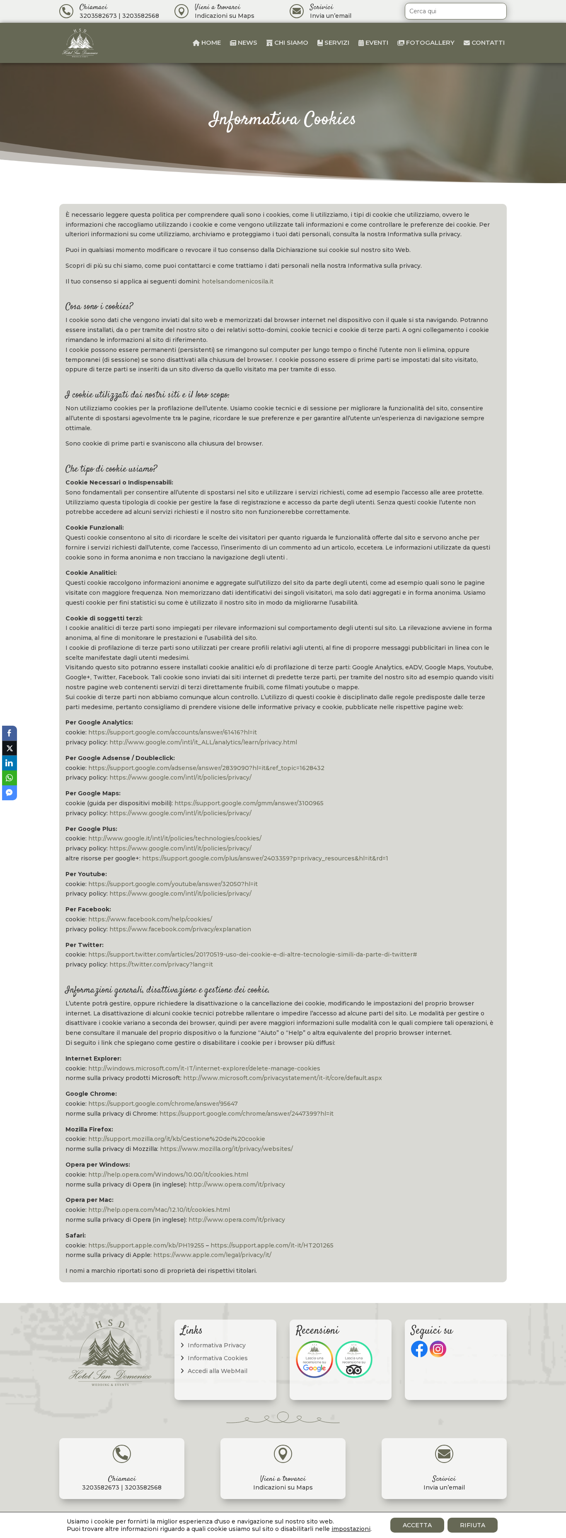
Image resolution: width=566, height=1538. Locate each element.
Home (210, 42)
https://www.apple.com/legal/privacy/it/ (212, 1255)
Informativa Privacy (217, 1345)
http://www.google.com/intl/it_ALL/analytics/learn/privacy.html (203, 742)
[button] (10, 808)
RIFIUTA (472, 1525)
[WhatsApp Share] (9, 777)
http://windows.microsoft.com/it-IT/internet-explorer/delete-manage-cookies (204, 1068)
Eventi (376, 42)
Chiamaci (93, 7)
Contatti (487, 42)
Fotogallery (429, 42)
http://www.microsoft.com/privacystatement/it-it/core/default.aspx (282, 1078)
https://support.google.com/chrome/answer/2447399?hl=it (247, 1113)
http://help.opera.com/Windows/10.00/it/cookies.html (168, 1174)
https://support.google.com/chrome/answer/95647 (163, 1103)
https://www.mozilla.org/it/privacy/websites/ (226, 1149)
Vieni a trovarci (217, 7)
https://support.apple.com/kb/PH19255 (146, 1245)
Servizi (336, 42)
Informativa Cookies (218, 1358)
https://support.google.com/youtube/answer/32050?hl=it (173, 884)
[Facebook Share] (9, 733)
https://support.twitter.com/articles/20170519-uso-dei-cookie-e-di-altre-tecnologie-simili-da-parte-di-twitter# (252, 954)
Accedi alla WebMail (217, 1371)
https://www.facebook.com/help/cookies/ (150, 919)
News (246, 42)
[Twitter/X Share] (9, 748)
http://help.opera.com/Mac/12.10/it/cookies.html (159, 1209)
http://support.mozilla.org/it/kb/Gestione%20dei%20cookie (176, 1139)
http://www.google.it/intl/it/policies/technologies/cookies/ (174, 838)
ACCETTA (417, 1525)
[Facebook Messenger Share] (9, 792)
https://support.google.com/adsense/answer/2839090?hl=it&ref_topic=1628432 (206, 768)
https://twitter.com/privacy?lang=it (161, 964)
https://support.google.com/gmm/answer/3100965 (249, 803)
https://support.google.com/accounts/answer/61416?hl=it (172, 732)
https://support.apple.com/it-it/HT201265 (272, 1245)
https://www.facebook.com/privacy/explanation (180, 929)
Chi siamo (290, 42)
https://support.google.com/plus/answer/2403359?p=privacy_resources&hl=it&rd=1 (265, 858)
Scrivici (321, 7)
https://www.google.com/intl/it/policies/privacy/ (180, 777)
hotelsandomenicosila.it (237, 281)
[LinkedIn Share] (9, 763)
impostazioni (350, 1529)
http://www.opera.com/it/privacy (237, 1184)
